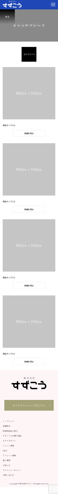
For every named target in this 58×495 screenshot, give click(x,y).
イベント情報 (8, 445)
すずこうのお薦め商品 (12, 435)
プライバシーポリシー (12, 470)
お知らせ (6, 465)
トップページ (8, 421)
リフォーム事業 (9, 455)
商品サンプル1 (9, 353)
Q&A (5, 450)
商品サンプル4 (9, 125)
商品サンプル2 (9, 277)
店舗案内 (6, 426)
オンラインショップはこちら (29, 405)
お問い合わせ (8, 475)
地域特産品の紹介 (10, 431)
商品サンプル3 (9, 201)
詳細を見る (29, 133)
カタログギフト (9, 440)
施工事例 (6, 460)
